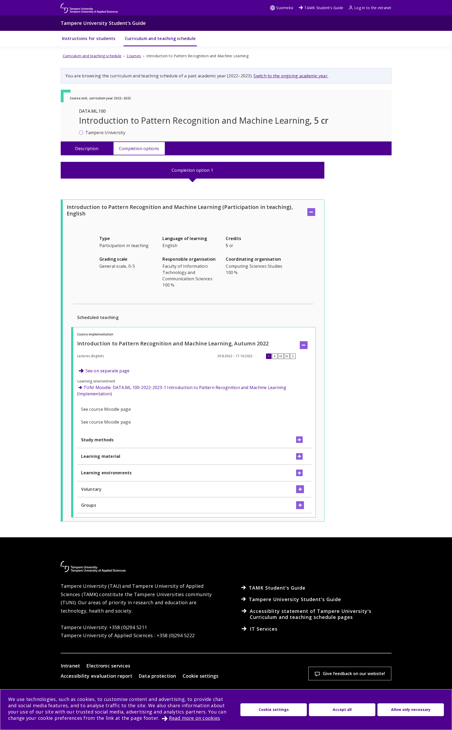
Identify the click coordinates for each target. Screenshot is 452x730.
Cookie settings (200, 676)
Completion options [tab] (139, 148)
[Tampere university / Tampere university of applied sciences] (89, 5)
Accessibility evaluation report (96, 676)
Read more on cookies (194, 718)
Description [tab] (87, 148)
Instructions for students (89, 38)
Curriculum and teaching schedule (160, 38)
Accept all (342, 709)
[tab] (192, 170)
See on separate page (108, 371)
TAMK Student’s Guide (323, 7)
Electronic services (108, 666)
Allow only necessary (411, 709)
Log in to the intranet (372, 7)
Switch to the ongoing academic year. (290, 76)
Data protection (157, 676)
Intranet (70, 666)
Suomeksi (284, 7)
